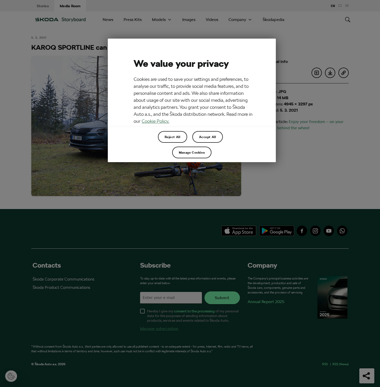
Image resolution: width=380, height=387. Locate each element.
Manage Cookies (192, 152)
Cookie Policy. (155, 121)
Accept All (207, 137)
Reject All (172, 137)
